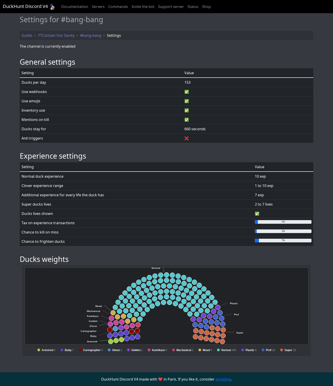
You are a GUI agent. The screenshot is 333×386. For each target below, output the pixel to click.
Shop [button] (206, 6)
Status (193, 6)
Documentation (74, 6)
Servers (98, 6)
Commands (118, 6)
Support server (171, 6)
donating (223, 379)
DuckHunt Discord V (25, 6)
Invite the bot (143, 6)
